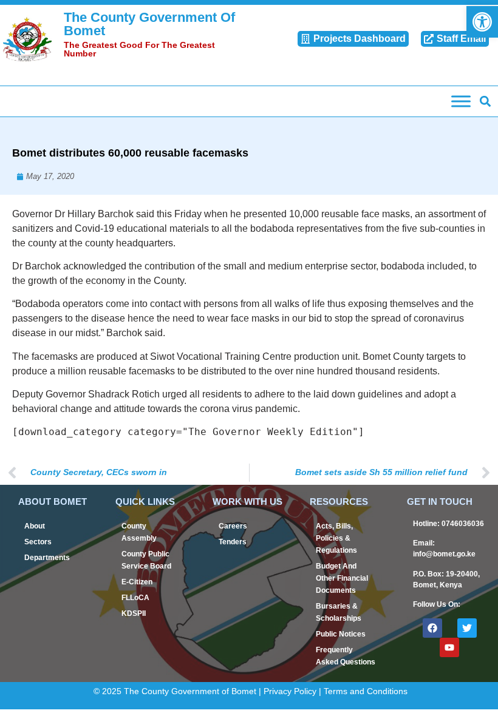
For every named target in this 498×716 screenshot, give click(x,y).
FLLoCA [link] (135, 597)
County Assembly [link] (139, 532)
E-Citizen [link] (136, 582)
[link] (482, 22)
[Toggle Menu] (461, 101)
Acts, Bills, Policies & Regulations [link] (336, 538)
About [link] (34, 526)
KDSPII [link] (133, 613)
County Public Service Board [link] (146, 560)
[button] (485, 102)
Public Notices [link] (341, 634)
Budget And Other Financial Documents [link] (342, 578)
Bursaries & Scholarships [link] (338, 612)
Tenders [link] (233, 542)
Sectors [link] (38, 542)
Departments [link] (47, 557)
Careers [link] (233, 526)
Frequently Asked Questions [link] (345, 656)
